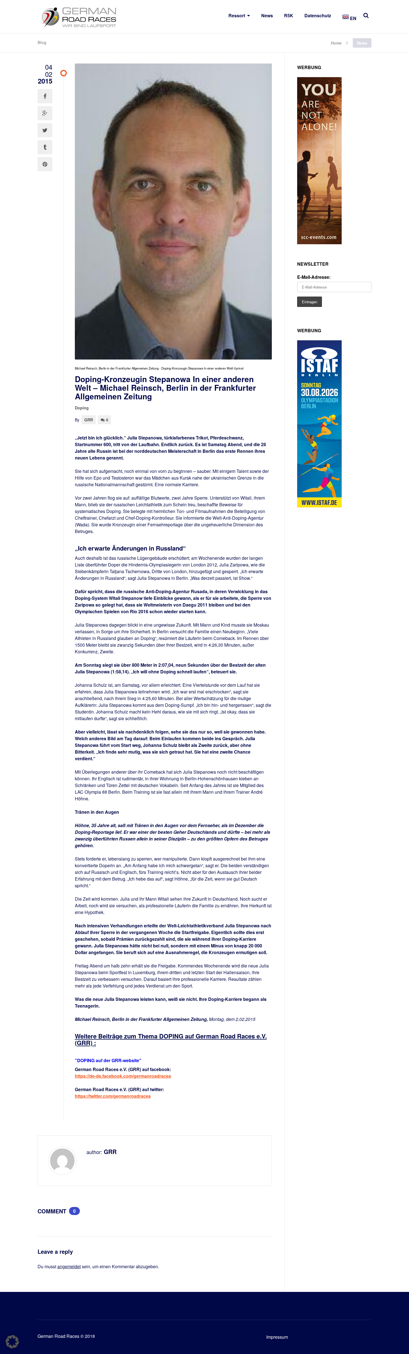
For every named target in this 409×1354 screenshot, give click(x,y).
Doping (82, 407)
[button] (12, 1341)
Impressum (277, 1337)
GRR (88, 419)
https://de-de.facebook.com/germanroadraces (123, 1076)
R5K (288, 15)
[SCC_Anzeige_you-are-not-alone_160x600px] (319, 242)
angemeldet (69, 1266)
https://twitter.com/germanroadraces (113, 1096)
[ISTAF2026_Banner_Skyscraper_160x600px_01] (319, 505)
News (267, 15)
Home (336, 42)
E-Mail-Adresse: (314, 277)
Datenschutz (317, 15)
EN (352, 18)
